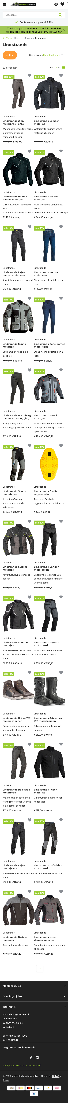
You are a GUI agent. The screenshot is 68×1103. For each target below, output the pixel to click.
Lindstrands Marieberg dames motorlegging (17, 417)
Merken (28, 38)
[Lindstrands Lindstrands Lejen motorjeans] (18, 838)
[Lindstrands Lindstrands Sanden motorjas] (18, 615)
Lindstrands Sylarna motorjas (15, 568)
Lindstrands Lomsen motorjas (46, 122)
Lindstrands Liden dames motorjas (45, 938)
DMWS (55, 1076)
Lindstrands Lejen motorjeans (14, 867)
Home (17, 38)
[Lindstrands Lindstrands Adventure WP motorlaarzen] (49, 691)
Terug (9, 38)
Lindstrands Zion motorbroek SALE (13, 122)
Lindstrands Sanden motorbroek (46, 568)
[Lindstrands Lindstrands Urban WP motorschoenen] (18, 691)
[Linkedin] (37, 1058)
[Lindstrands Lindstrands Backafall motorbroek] (18, 762)
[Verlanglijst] (62, 4)
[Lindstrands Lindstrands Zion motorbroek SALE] (18, 94)
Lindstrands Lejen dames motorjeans (14, 274)
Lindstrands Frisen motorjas (45, 791)
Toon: (50, 67)
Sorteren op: (36, 55)
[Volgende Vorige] (39, 968)
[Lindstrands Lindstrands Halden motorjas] (49, 169)
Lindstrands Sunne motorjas (14, 345)
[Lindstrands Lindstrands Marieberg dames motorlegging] (18, 388)
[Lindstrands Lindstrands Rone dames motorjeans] (49, 317)
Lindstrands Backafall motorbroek (16, 791)
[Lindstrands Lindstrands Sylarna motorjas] (18, 540)
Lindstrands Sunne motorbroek (14, 492)
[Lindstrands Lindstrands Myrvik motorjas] (49, 388)
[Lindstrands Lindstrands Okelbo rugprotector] (49, 464)
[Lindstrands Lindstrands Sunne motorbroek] (18, 464)
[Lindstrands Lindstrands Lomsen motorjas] (49, 94)
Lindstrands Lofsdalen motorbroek (48, 867)
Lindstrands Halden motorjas (46, 198)
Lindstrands (9, 116)
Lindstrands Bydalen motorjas (15, 938)
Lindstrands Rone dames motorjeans (49, 345)
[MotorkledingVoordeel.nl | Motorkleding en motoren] (31, 4)
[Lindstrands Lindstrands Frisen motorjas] (49, 762)
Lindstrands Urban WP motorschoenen (17, 719)
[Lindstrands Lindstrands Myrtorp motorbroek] (49, 615)
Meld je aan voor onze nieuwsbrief (22, 1065)
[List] (63, 67)
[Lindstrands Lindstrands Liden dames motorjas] (49, 910)
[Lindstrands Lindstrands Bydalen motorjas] (18, 910)
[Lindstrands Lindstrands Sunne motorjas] (18, 317)
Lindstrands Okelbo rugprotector (46, 492)
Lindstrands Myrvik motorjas (46, 417)
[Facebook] (30, 1058)
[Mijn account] (56, 4)
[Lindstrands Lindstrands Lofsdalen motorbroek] (49, 838)
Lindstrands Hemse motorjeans (46, 274)
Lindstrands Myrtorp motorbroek (46, 644)
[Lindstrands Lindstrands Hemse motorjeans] (49, 245)
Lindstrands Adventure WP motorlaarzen (48, 719)
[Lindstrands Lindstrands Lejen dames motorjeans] (18, 245)
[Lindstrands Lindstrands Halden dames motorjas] (18, 169)
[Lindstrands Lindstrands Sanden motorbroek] (49, 540)
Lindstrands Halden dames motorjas (15, 198)
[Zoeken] (60, 15)
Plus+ (6, 1080)
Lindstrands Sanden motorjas (15, 644)
